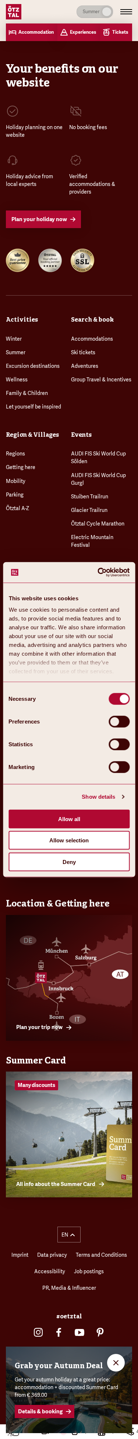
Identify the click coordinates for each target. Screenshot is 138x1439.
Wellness (17, 379)
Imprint (19, 1255)
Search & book (92, 319)
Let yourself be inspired (33, 406)
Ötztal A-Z (17, 508)
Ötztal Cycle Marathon (97, 523)
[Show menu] (126, 11)
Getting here (20, 467)
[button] (69, 1234)
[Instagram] (38, 1332)
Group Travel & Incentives (101, 379)
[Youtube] (79, 1332)
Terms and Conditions (101, 1255)
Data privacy (52, 1255)
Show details (98, 797)
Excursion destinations (33, 366)
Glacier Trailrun (89, 510)
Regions (15, 453)
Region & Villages (32, 435)
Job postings (89, 1271)
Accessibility (49, 1271)
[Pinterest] (100, 1332)
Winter (14, 339)
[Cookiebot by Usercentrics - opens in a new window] (98, 572)
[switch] (119, 721)
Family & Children (27, 393)
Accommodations (92, 339)
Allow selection (69, 840)
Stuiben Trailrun (89, 496)
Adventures (84, 366)
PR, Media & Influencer (69, 1288)
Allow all (69, 819)
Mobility (15, 481)
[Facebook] (59, 1332)
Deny (69, 861)
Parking (15, 494)
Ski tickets (83, 352)
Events (81, 435)
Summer (15, 352)
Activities (22, 319)
